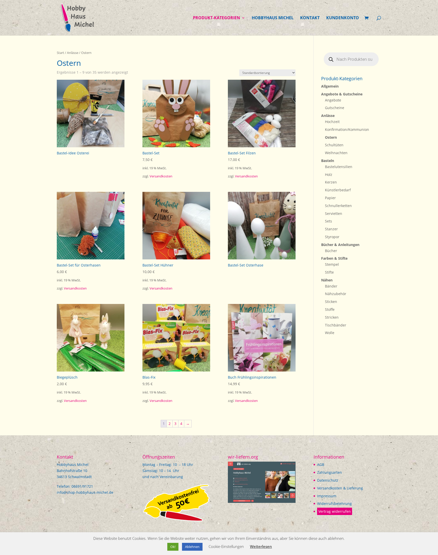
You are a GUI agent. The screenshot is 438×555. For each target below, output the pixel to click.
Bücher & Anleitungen (340, 244)
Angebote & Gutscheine (341, 94)
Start (60, 52)
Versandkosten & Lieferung (340, 488)
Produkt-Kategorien (216, 18)
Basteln (327, 160)
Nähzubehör (335, 293)
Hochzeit (332, 121)
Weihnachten (336, 152)
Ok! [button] (172, 546)
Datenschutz (327, 480)
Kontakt (310, 18)
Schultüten (334, 144)
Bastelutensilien (338, 166)
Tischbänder (335, 325)
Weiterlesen (261, 546)
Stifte (329, 272)
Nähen (327, 280)
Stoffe (330, 309)
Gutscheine (334, 107)
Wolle (329, 332)
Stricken (332, 317)
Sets (328, 221)
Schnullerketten (338, 205)
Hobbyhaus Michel (273, 18)
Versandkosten (161, 176)
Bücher (331, 250)
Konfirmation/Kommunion (347, 129)
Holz (328, 174)
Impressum (326, 496)
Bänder (331, 286)
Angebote (333, 100)
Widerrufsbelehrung (334, 503)
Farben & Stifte (334, 258)
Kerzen (331, 182)
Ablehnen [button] (192, 546)
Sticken (331, 301)
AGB (320, 464)
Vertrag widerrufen (334, 511)
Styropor (332, 236)
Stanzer (331, 229)
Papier (330, 197)
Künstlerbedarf (338, 190)
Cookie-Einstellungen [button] (226, 546)
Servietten (333, 213)
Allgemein (330, 86)
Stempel (332, 264)
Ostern (331, 137)
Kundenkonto (342, 18)
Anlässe (72, 52)
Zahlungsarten (329, 472)
